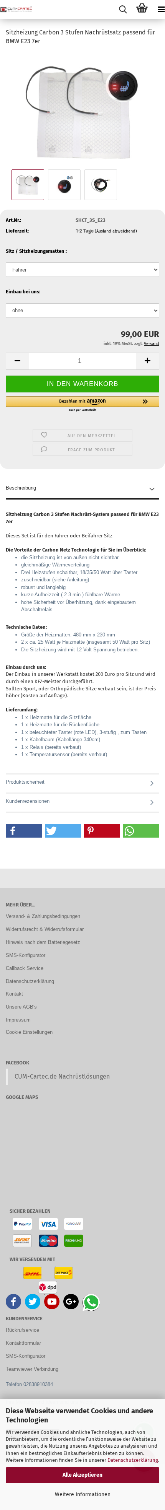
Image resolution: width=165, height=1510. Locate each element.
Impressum (18, 1020)
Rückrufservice (22, 1330)
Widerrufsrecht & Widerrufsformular (45, 929)
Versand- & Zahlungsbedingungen (43, 916)
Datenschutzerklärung (132, 1460)
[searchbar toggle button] (122, 9)
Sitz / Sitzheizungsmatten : (36, 251)
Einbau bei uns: (23, 292)
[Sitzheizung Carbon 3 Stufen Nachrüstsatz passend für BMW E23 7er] (82, 109)
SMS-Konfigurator (25, 955)
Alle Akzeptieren (82, 1475)
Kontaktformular (23, 1343)
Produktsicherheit (25, 782)
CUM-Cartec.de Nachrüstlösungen (62, 1076)
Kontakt (14, 994)
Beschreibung (21, 488)
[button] (17, 361)
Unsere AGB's (21, 1007)
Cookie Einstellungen (29, 1032)
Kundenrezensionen (28, 801)
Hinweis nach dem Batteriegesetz (43, 942)
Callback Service (24, 968)
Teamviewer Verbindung (32, 1369)
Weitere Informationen (83, 1494)
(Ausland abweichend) (116, 231)
